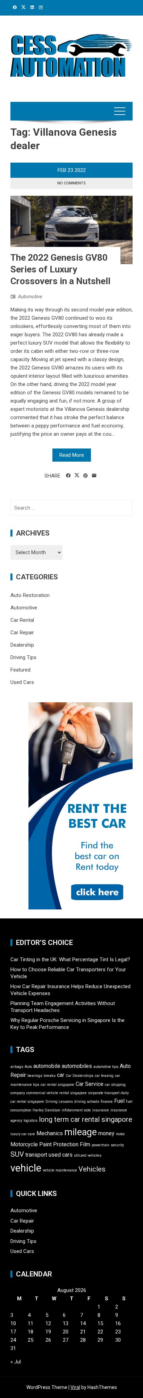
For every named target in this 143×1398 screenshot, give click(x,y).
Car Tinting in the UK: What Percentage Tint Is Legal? (70, 959)
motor (120, 1134)
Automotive (30, 296)
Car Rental (22, 620)
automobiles (77, 1066)
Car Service (89, 1084)
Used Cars (22, 682)
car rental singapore (57, 1084)
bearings (34, 1075)
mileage (80, 1132)
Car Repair (22, 632)
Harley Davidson (46, 1110)
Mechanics (49, 1133)
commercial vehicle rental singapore (56, 1093)
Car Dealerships (79, 1075)
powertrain (100, 1145)
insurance (100, 1110)
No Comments (71, 183)
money (106, 1133)
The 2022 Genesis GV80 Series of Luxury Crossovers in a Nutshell (60, 269)
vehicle (25, 1168)
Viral (75, 1387)
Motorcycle (24, 1144)
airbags (16, 1066)
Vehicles (92, 1169)
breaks (50, 1075)
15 (100, 1323)
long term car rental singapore (85, 1119)
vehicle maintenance (60, 1170)
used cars (61, 1154)
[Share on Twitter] (77, 475)
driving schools (86, 1101)
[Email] (94, 476)
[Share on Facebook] (68, 476)
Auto (28, 1066)
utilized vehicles (87, 1155)
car (60, 1075)
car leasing (104, 1075)
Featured (20, 670)
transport (36, 1154)
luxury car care (22, 1134)
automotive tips (105, 1066)
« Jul (15, 1362)
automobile (46, 1066)
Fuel (119, 1101)
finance (107, 1101)
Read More (71, 455)
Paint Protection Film (64, 1144)
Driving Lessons (59, 1101)
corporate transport (103, 1093)
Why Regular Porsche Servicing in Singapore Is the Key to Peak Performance (67, 1023)
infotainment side (76, 1110)
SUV (17, 1154)
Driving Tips (23, 657)
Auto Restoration (30, 595)
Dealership (22, 645)
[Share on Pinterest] (85, 476)
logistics (30, 1120)
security (117, 1145)
